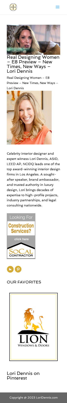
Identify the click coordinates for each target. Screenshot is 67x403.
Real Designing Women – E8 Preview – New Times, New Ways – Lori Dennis (33, 64)
